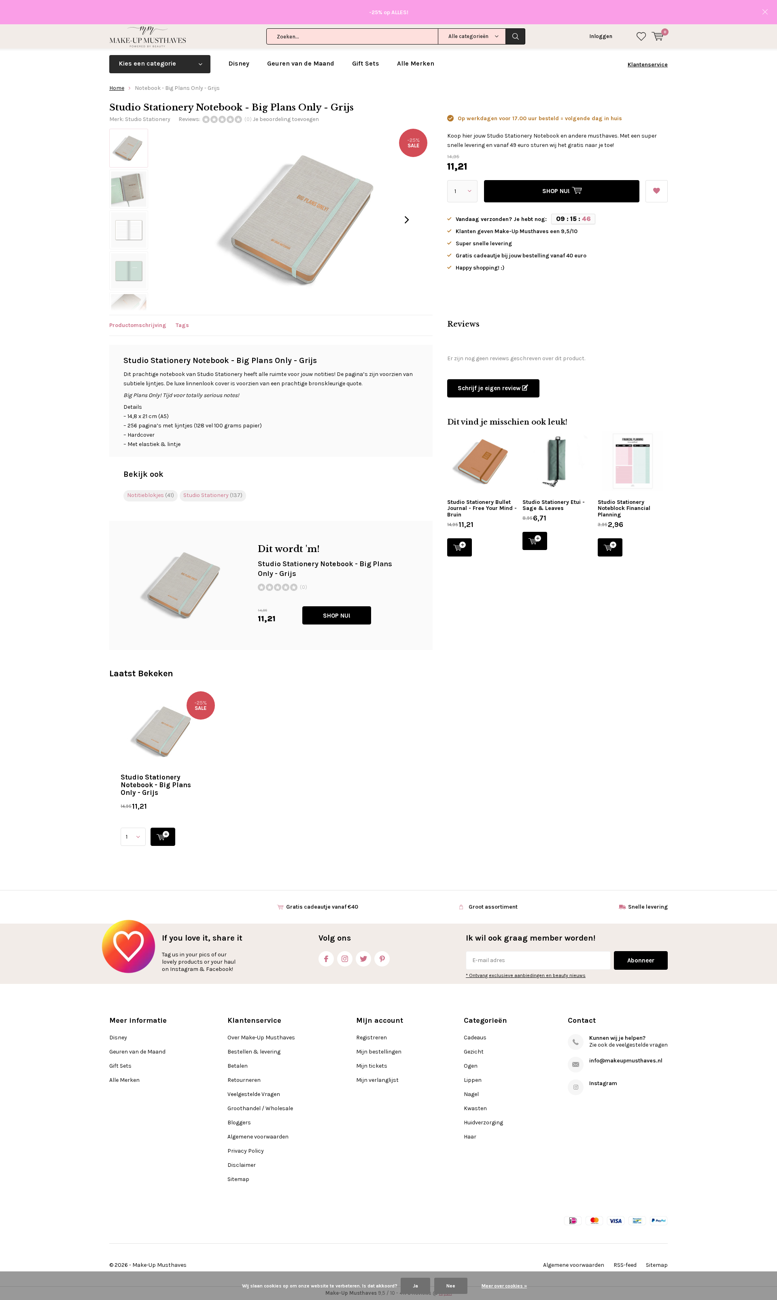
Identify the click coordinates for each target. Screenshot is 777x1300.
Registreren (371, 1037)
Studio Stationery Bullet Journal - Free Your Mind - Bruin (482, 508)
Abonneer (640, 960)
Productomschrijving (137, 325)
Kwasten (475, 1108)
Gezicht (474, 1051)
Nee (450, 1286)
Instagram (344, 959)
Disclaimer (241, 1165)
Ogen (471, 1065)
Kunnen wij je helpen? (617, 1037)
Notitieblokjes (150, 495)
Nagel (471, 1094)
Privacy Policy (245, 1150)
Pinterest (382, 959)
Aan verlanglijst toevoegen (656, 191)
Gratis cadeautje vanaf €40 (322, 906)
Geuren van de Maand (300, 63)
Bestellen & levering (253, 1051)
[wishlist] (641, 36)
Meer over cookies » (504, 1286)
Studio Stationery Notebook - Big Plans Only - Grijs (156, 785)
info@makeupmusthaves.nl (625, 1060)
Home (116, 88)
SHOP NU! (336, 615)
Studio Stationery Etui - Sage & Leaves (553, 505)
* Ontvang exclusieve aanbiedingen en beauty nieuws (526, 975)
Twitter (363, 959)
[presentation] (406, 219)
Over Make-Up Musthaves (261, 1037)
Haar (470, 1136)
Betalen (237, 1065)
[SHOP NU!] (163, 837)
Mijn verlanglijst (377, 1080)
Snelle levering (648, 906)
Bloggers (239, 1122)
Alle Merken (415, 63)
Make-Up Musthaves (159, 1265)
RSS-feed (625, 1265)
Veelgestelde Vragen (253, 1094)
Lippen (473, 1080)
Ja (415, 1286)
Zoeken (515, 36)
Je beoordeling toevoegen (286, 119)
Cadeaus (475, 1037)
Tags (182, 325)
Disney (238, 63)
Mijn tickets (371, 1065)
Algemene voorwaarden (258, 1136)
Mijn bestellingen (378, 1051)
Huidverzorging (483, 1122)
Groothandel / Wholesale (260, 1108)
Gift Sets (365, 63)
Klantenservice (648, 64)
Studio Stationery (147, 119)
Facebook (326, 959)
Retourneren (244, 1080)
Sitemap (238, 1179)
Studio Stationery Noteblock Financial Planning (624, 508)
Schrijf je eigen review (490, 388)
